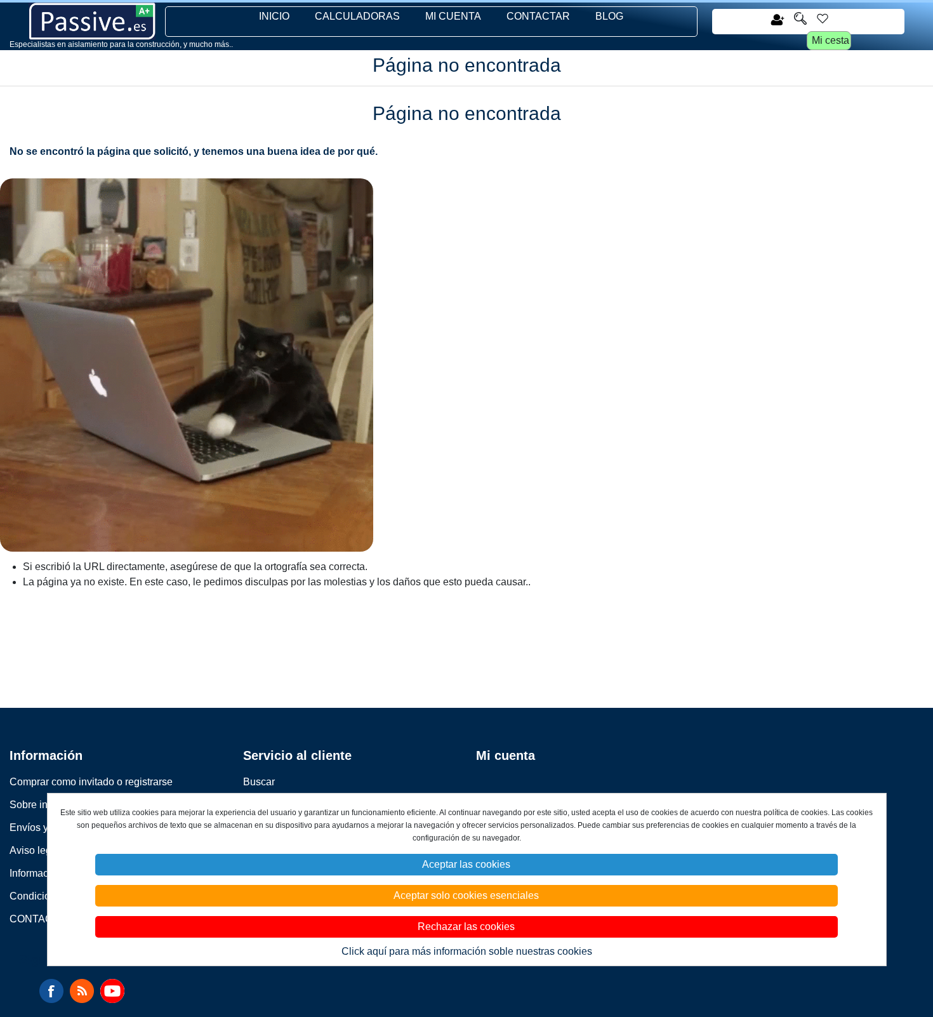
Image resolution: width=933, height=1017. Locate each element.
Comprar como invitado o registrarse (91, 781)
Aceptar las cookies (466, 864)
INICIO (274, 16)
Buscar (259, 781)
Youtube (112, 991)
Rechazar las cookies (466, 926)
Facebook (51, 991)
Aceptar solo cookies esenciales (466, 895)
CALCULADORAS (357, 16)
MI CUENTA (453, 16)
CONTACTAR (538, 16)
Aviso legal (35, 850)
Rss (82, 991)
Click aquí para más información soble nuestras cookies (466, 951)
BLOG (609, 16)
